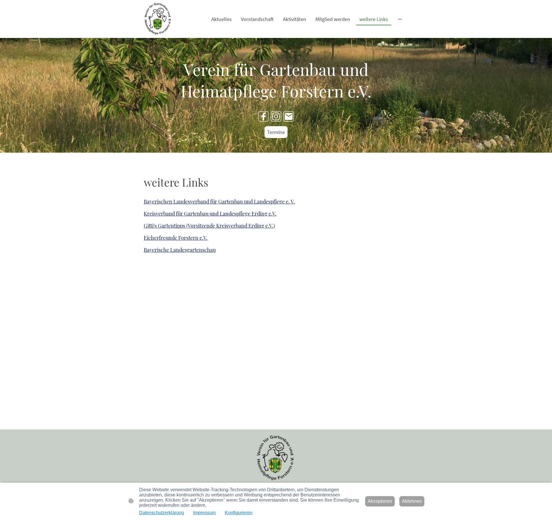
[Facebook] (263, 116)
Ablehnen (412, 501)
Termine (276, 132)
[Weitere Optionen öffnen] (400, 19)
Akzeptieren (380, 501)
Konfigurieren (238, 512)
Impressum (204, 512)
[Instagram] (276, 116)
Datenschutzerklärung (161, 512)
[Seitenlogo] (158, 19)
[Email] (288, 116)
